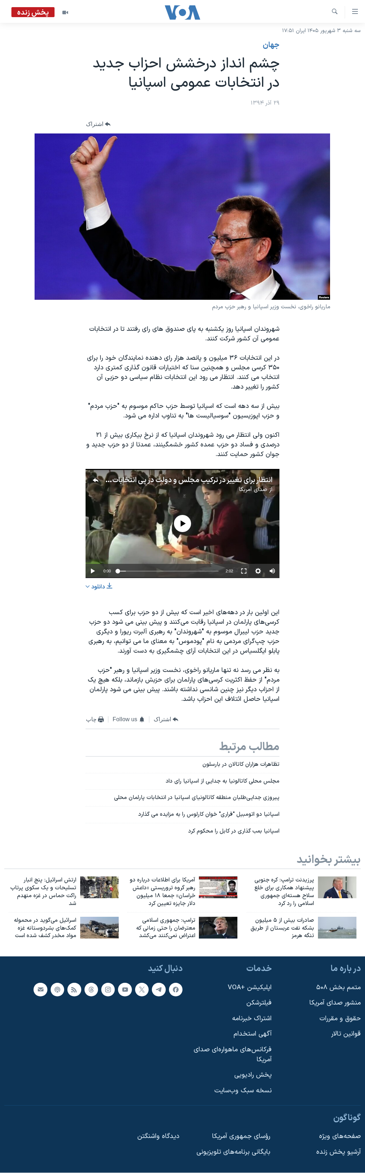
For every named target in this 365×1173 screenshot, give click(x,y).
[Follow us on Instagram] (108, 989)
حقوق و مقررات (340, 1018)
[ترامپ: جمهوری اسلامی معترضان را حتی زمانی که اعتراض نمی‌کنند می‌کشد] (218, 928)
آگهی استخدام (252, 1034)
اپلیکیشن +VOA (250, 987)
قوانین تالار (346, 1034)
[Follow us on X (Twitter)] (142, 989)
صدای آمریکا (253, 489)
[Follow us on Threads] (91, 989)
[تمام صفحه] (244, 571)
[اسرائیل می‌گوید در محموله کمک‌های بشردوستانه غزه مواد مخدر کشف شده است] (99, 928)
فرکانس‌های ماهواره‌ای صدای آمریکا (233, 1055)
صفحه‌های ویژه (340, 1136)
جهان (271, 45)
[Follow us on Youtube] (125, 989)
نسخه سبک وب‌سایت (243, 1091)
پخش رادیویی (253, 1075)
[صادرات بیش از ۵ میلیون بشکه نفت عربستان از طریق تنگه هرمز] (337, 928)
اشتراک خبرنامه (252, 1018)
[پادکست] (57, 989)
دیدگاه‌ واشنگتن (158, 1136)
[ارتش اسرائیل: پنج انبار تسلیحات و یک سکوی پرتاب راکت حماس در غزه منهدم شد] (99, 887)
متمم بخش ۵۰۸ (338, 987)
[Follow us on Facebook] (175, 989)
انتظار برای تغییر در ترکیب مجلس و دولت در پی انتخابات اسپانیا (182, 480)
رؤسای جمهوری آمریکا (241, 1136)
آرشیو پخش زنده (338, 1152)
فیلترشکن (259, 1003)
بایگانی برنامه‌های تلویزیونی (233, 1152)
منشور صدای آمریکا (335, 1003)
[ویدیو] (65, 12)
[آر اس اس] (74, 989)
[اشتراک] (40, 989)
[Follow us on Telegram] (158, 989)
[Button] (98, 124)
